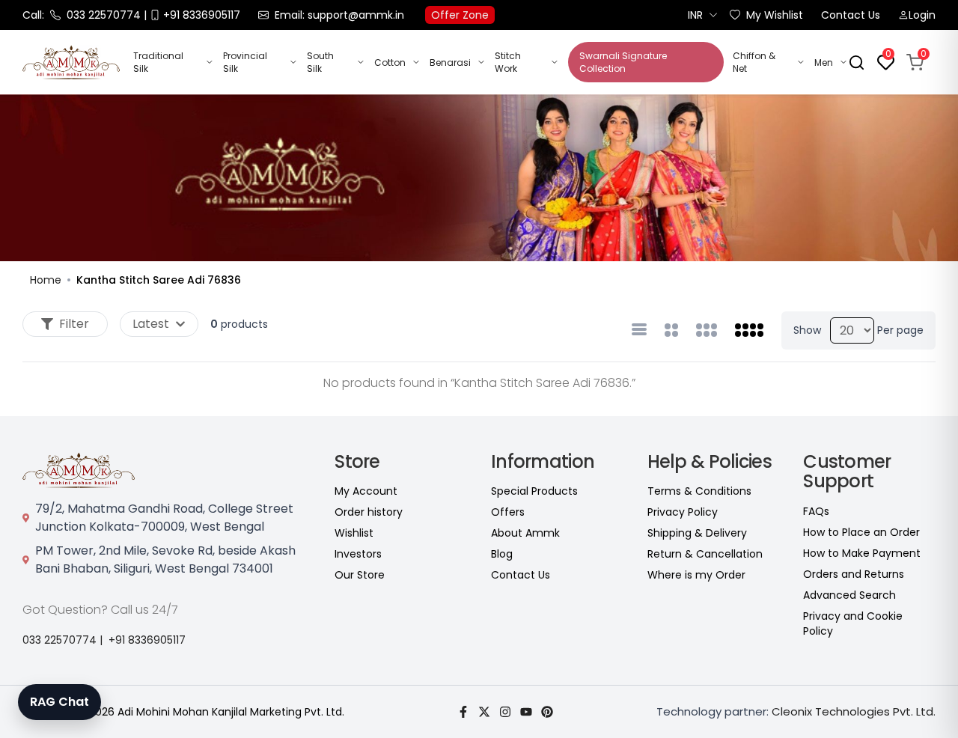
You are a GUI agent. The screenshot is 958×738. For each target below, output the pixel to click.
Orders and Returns (853, 574)
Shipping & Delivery (697, 532)
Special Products (534, 491)
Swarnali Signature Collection (623, 62)
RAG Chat (59, 701)
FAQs (816, 511)
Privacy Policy (682, 511)
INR (695, 14)
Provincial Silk (245, 62)
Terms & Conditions (699, 491)
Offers (508, 511)
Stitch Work (508, 62)
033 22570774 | (62, 639)
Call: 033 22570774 (81, 14)
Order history (369, 511)
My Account (366, 491)
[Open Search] (856, 62)
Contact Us (850, 14)
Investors (358, 553)
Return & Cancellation (705, 553)
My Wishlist (774, 14)
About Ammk (525, 532)
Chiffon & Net (754, 62)
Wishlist (354, 532)
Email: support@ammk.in (339, 14)
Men (823, 62)
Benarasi (450, 62)
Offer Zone (460, 14)
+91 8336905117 (147, 639)
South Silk (320, 62)
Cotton (390, 62)
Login (922, 14)
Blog (502, 553)
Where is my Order (696, 574)
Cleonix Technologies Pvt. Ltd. (854, 711)
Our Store (360, 574)
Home (45, 279)
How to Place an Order (861, 532)
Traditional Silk (158, 62)
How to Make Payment (862, 553)
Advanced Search (849, 595)
